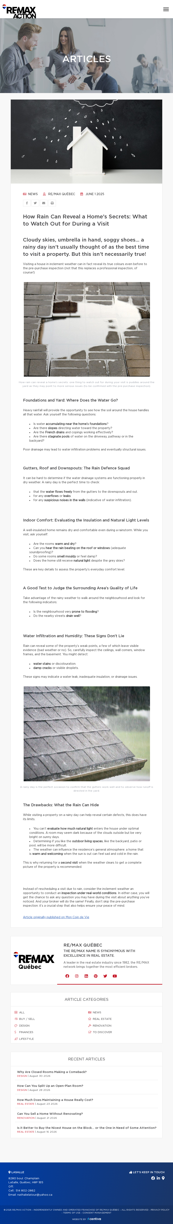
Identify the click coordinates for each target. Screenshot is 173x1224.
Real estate (102, 1019)
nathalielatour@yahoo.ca (34, 1195)
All (21, 1012)
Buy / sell (26, 1019)
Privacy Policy (160, 1210)
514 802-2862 (25, 1190)
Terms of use (71, 1213)
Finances (25, 1032)
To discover (102, 1032)
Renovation (101, 1025)
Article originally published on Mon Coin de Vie (56, 917)
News (32, 194)
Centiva (94, 1218)
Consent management (96, 1213)
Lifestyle (26, 1039)
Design (24, 1025)
